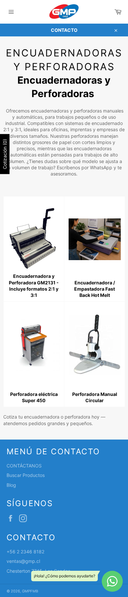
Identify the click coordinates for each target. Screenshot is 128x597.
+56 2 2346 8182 (25, 551)
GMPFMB (30, 591)
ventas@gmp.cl (23, 561)
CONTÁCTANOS (24, 465)
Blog (11, 485)
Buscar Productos (26, 475)
